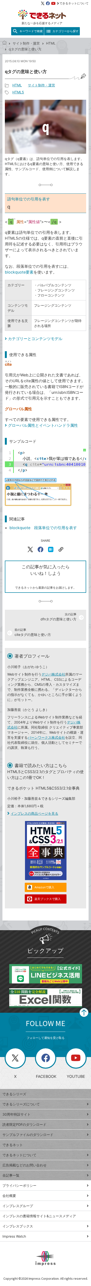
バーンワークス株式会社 (46, 737)
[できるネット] (4, 43)
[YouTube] (53, 3)
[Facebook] (48, 3)
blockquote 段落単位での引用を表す (43, 527)
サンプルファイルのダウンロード (27, 1135)
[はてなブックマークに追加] (51, 549)
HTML (51, 43)
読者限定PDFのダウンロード (24, 1124)
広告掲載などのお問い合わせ (24, 1165)
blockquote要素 (19, 272)
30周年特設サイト (16, 1114)
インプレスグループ (17, 1206)
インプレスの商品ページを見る (34, 813)
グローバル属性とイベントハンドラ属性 (43, 425)
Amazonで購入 (44, 887)
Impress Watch (14, 1236)
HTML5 (18, 92)
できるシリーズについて (21, 1104)
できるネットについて (74, 3)
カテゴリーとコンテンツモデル (35, 338)
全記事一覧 (10, 1175)
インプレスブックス (17, 1226)
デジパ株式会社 (53, 674)
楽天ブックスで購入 (47, 899)
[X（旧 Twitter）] (42, 3)
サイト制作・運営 (26, 43)
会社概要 (9, 1196)
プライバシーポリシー (19, 1185)
